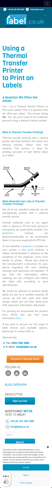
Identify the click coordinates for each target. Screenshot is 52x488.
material (26, 246)
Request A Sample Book (25, 359)
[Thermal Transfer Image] (25, 181)
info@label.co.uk (37, 9)
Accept (26, 467)
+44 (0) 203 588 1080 (16, 9)
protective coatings (18, 233)
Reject (26, 475)
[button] (47, 447)
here (18, 318)
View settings (26, 482)
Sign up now (20, 401)
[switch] (6, 482)
